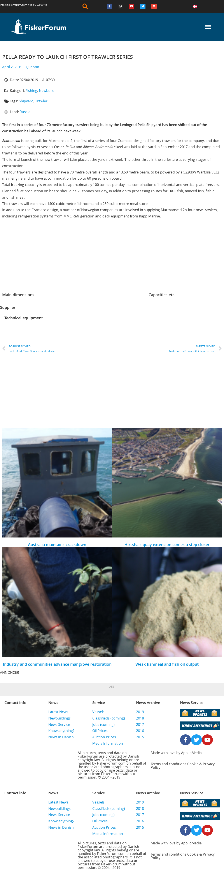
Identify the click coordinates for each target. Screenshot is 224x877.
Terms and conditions (168, 763)
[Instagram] (120, 6)
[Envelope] (154, 6)
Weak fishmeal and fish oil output (167, 664)
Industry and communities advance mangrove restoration (57, 664)
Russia (25, 111)
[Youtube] (131, 6)
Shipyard (26, 101)
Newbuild (46, 90)
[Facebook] (109, 6)
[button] (85, 6)
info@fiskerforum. (11, 5)
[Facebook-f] (185, 739)
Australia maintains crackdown (57, 544)
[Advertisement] (112, 257)
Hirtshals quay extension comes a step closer (167, 544)
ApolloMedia (191, 752)
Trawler (41, 101)
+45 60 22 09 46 (37, 5)
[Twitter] (142, 6)
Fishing (31, 90)
